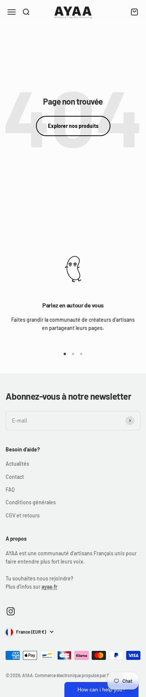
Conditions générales (31, 502)
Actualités (17, 463)
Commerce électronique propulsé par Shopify (78, 675)
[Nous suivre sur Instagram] (11, 611)
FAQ (10, 489)
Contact (15, 477)
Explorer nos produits (73, 126)
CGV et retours (23, 515)
